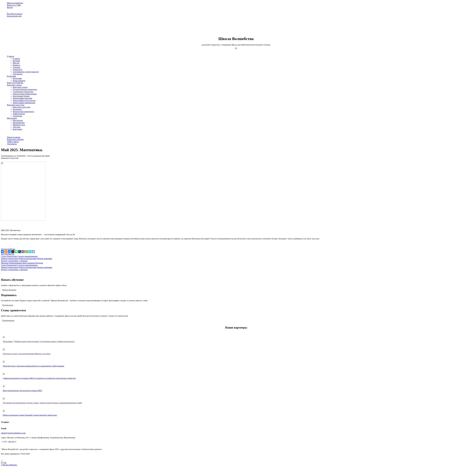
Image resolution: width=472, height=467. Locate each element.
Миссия (16, 63)
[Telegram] (33, 251)
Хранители (17, 70)
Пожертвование (16, 263)
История (16, 61)
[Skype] (30, 251)
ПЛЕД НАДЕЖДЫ (15, 83)
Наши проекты (19, 81)
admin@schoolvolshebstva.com (13, 433)
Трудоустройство (8, 249)
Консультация (29, 263)
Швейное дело (19, 125)
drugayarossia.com (14, 16)
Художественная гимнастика (25, 89)
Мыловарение (19, 123)
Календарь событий (15, 139)
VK (4, 463)
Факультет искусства (15, 105)
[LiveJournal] (19, 251)
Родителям (11, 76)
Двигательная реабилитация (25, 94)
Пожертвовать (8, 320)
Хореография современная (24, 103)
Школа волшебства (15, 3)
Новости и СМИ (14, 5)
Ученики (16, 67)
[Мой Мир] (9, 251)
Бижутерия (17, 129)
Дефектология (19, 114)
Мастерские (12, 118)
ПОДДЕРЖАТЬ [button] (7, 254)
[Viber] (23, 251)
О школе (10, 56)
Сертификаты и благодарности (26, 72)
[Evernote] (16, 251)
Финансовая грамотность (23, 112)
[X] (12, 251)
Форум (10, 7)
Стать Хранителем (9, 256)
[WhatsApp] (26, 251)
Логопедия (17, 116)
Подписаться (7, 305)
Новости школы (13, 137)
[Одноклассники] (5, 251)
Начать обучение (9, 289)
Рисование (17, 109)
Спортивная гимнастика (23, 92)
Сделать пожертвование (27, 256)
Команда (16, 65)
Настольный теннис (21, 96)
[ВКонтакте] (2, 251)
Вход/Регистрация (14, 14)
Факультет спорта (14, 85)
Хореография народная (22, 98)
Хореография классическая (24, 100)
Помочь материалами (28, 259)
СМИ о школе (13, 142)
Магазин (5, 263)
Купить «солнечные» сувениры (14, 261)
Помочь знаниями (44, 259)
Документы (17, 74)
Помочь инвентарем (9, 259)
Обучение (39, 263)
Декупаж (16, 127)
